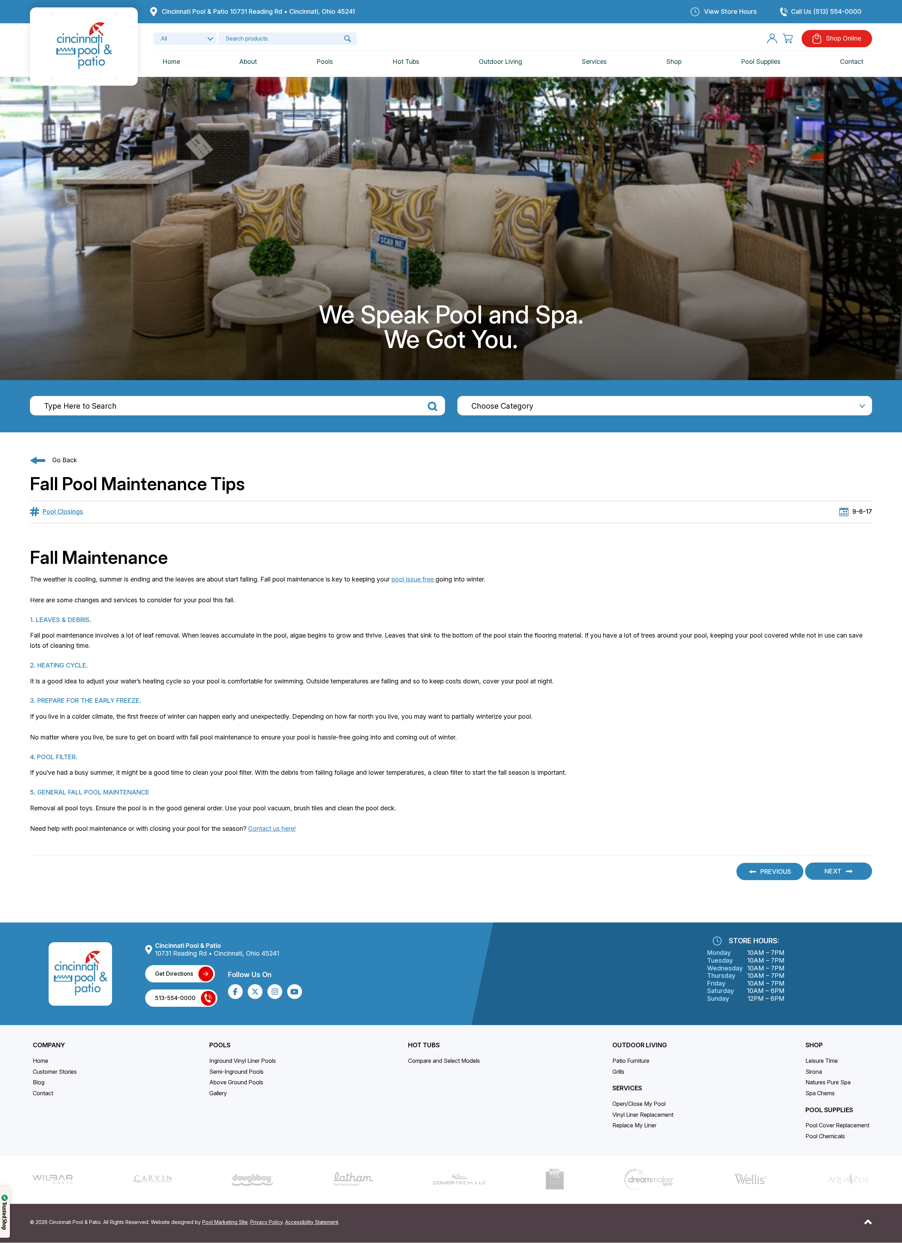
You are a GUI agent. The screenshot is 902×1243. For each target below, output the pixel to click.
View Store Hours (730, 11)
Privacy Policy (266, 1222)
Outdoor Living (500, 61)
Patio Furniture (630, 1060)
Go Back (64, 460)
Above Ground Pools (236, 1082)
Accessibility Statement (311, 1222)
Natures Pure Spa (828, 1082)
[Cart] (788, 38)
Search (432, 406)
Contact (851, 61)
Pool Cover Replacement (837, 1125)
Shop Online (843, 38)
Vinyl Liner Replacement (642, 1114)
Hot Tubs (406, 61)
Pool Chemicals (825, 1136)
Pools (324, 61)
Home (171, 61)
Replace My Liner (634, 1125)
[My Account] (772, 38)
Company (49, 1045)
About (248, 61)
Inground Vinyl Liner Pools (242, 1060)
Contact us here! (272, 828)
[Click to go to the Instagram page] (275, 991)
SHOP (814, 1045)
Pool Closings (63, 511)
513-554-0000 (175, 997)
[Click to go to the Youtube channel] (294, 991)
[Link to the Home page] (84, 46)
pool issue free (413, 579)
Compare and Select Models (444, 1060)
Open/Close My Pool (639, 1103)
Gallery (218, 1093)
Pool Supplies (760, 61)
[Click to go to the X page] (255, 991)
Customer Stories (55, 1071)
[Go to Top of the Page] (868, 1221)
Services (594, 61)
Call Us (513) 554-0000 (826, 11)
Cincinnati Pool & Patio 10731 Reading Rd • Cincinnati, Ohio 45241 (258, 11)
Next (832, 871)
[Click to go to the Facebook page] (235, 991)
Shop (673, 61)
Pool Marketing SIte (225, 1222)
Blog (38, 1082)
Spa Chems (820, 1093)
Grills (618, 1071)
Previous (775, 871)
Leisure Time (821, 1060)
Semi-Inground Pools (236, 1071)
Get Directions (174, 973)
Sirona (813, 1071)
